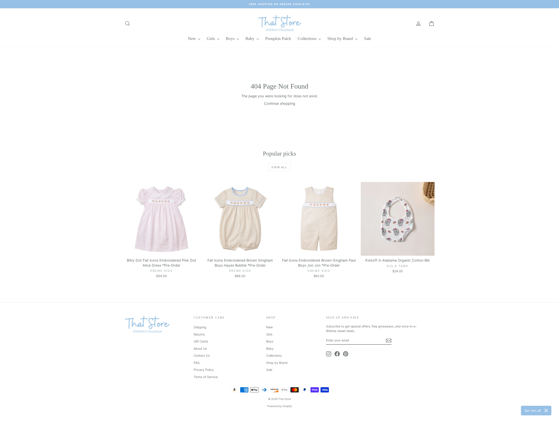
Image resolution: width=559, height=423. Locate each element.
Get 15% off (532, 410)
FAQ (197, 363)
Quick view (161, 251)
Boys (231, 38)
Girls (211, 38)
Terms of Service (206, 377)
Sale (367, 38)
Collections (307, 38)
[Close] (546, 410)
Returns (199, 334)
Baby (250, 38)
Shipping (200, 327)
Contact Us (202, 355)
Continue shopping (279, 103)
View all (279, 167)
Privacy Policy (204, 370)
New (192, 38)
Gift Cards (201, 341)
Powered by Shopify (279, 406)
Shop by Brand (340, 38)
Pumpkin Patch (278, 38)
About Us (200, 348)
